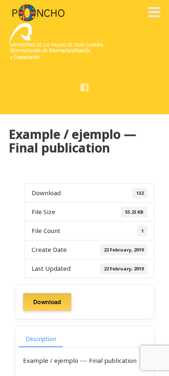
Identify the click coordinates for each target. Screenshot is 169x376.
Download (47, 301)
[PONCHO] (39, 12)
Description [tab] (40, 339)
